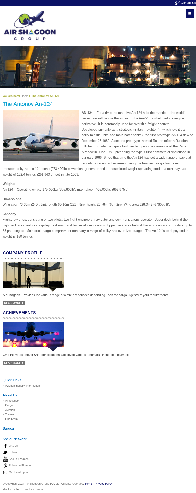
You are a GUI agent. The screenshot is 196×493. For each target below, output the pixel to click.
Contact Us (188, 3)
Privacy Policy (104, 483)
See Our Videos (19, 458)
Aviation (10, 409)
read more (13, 303)
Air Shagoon (12, 400)
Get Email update (19, 472)
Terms (89, 483)
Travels (10, 414)
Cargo (9, 405)
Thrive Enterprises (32, 489)
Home (24, 95)
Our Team (11, 419)
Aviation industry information (22, 385)
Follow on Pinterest (20, 465)
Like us (13, 445)
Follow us (15, 452)
